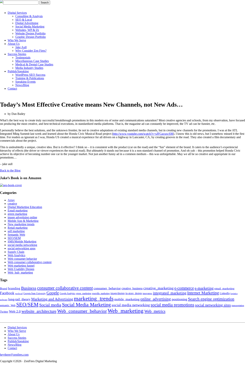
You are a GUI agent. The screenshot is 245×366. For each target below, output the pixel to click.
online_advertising (155, 299)
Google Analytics (67, 293)
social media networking (22, 245)
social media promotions (172, 304)
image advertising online (22, 217)
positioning (179, 299)
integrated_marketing (169, 293)
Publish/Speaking (18, 71)
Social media (50, 304)
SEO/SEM (14, 238)
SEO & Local (23, 19)
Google (53, 293)
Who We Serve (17, 40)
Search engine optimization (211, 299)
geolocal (19, 293)
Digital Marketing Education (25, 207)
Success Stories (17, 54)
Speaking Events (25, 81)
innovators (147, 293)
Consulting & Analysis (29, 16)
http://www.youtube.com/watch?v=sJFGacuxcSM (143, 133)
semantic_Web (8, 305)
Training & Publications (29, 78)
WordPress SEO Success (30, 74)
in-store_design (133, 293)
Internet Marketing (203, 293)
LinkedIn (225, 293)
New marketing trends (21, 224)
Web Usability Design (21, 269)
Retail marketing (18, 227)
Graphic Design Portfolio (30, 36)
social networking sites (213, 305)
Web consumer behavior (22, 258)
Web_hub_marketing (20, 272)
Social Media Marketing (29, 26)
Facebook (7, 293)
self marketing (16, 231)
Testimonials (22, 57)
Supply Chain (16, 251)
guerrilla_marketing (101, 293)
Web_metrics (154, 311)
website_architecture (38, 311)
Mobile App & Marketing (23, 220)
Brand (3, 288)
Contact (12, 88)
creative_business (132, 288)
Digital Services (17, 12)
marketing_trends (94, 298)
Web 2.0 (15, 311)
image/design (117, 293)
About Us (14, 43)
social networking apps (21, 248)
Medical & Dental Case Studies (34, 64)
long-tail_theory (19, 299)
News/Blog (22, 85)
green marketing (17, 214)
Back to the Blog (10, 170)
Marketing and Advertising (52, 299)
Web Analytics (16, 255)
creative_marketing (158, 288)
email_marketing (224, 288)
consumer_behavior (107, 288)
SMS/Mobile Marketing (22, 241)
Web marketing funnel (21, 265)
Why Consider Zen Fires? (31, 50)
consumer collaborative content (65, 288)
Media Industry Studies (29, 67)
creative (12, 203)
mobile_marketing (127, 299)
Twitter (4, 311)
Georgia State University (34, 293)
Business (28, 288)
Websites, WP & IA (27, 30)
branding (14, 288)
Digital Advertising (26, 23)
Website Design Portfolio (30, 33)
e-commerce (184, 288)
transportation (238, 305)
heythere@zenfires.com (14, 354)
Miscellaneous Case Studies (32, 61)
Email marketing (18, 210)
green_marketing (83, 293)
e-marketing (204, 288)
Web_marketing (126, 311)
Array (11, 200)
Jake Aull (21, 47)
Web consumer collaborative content (29, 262)
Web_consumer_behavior (82, 311)
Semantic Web (16, 234)
